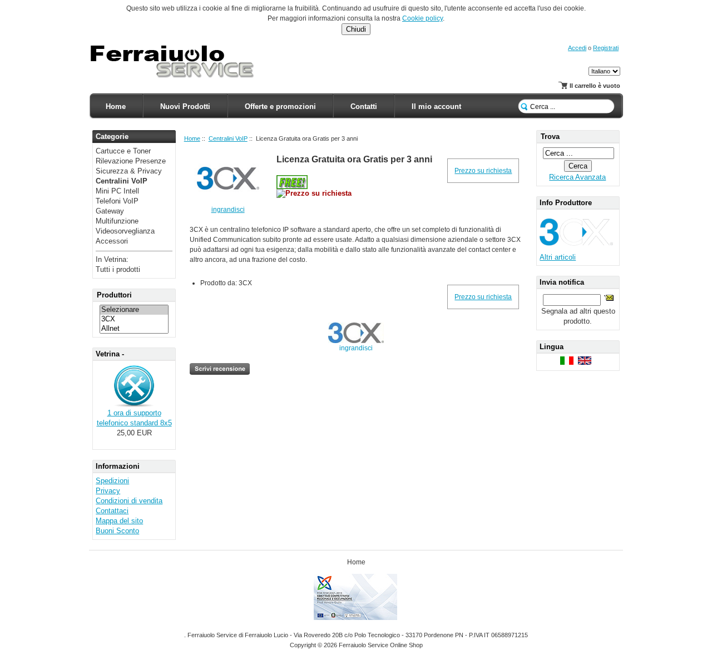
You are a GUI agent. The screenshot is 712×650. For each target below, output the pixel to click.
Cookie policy (422, 18)
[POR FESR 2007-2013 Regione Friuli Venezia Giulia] (356, 618)
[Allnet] (134, 329)
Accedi (577, 47)
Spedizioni (112, 481)
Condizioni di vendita (129, 501)
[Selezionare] (134, 310)
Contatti (363, 106)
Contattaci (112, 511)
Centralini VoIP (228, 138)
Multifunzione (117, 221)
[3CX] (134, 319)
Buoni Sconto (117, 531)
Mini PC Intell (117, 191)
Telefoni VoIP (117, 201)
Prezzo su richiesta (483, 171)
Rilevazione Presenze (131, 161)
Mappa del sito (119, 521)
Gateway (110, 211)
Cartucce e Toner (123, 151)
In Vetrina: (112, 259)
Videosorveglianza (125, 231)
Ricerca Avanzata (577, 177)
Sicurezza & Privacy (129, 171)
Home (116, 106)
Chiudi (356, 29)
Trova (550, 136)
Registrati (606, 47)
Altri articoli (558, 257)
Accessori (112, 241)
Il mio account (436, 106)
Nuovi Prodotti (185, 106)
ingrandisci (356, 348)
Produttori (114, 295)
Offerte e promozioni (280, 106)
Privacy (108, 491)
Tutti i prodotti (118, 269)
